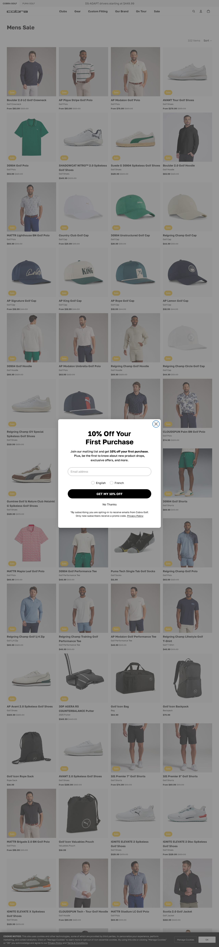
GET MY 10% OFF (109, 494)
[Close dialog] (156, 424)
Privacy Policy (135, 515)
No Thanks (109, 504)
